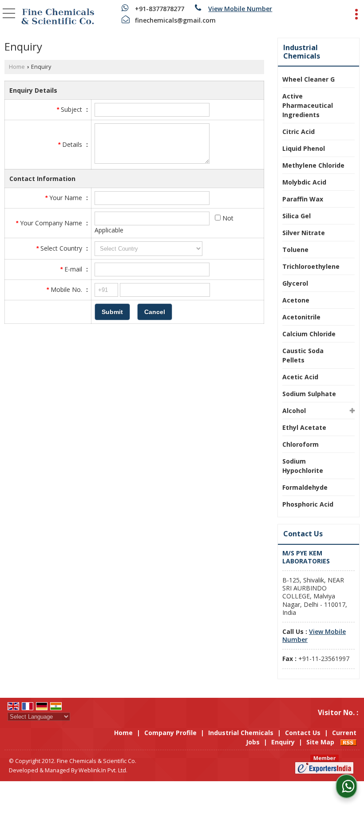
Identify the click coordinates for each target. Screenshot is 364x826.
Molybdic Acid (304, 182)
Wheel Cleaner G (308, 79)
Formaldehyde (305, 487)
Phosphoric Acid (307, 504)
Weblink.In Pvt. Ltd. (103, 770)
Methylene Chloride (313, 165)
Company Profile (170, 732)
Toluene (295, 249)
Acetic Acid (300, 377)
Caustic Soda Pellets (303, 355)
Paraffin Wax (302, 199)
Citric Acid (298, 131)
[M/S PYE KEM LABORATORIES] (58, 15)
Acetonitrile (301, 317)
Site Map (320, 742)
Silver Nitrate (303, 232)
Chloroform (300, 444)
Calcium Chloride (309, 334)
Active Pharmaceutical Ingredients (307, 105)
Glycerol (295, 283)
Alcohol (294, 410)
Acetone (295, 300)
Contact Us (302, 732)
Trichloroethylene (311, 266)
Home (17, 67)
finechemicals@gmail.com (175, 20)
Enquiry (283, 742)
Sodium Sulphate (309, 393)
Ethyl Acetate (304, 427)
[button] (240, 8)
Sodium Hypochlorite (302, 466)
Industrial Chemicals (301, 52)
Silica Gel (296, 216)
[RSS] (348, 742)
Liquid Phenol (303, 148)
